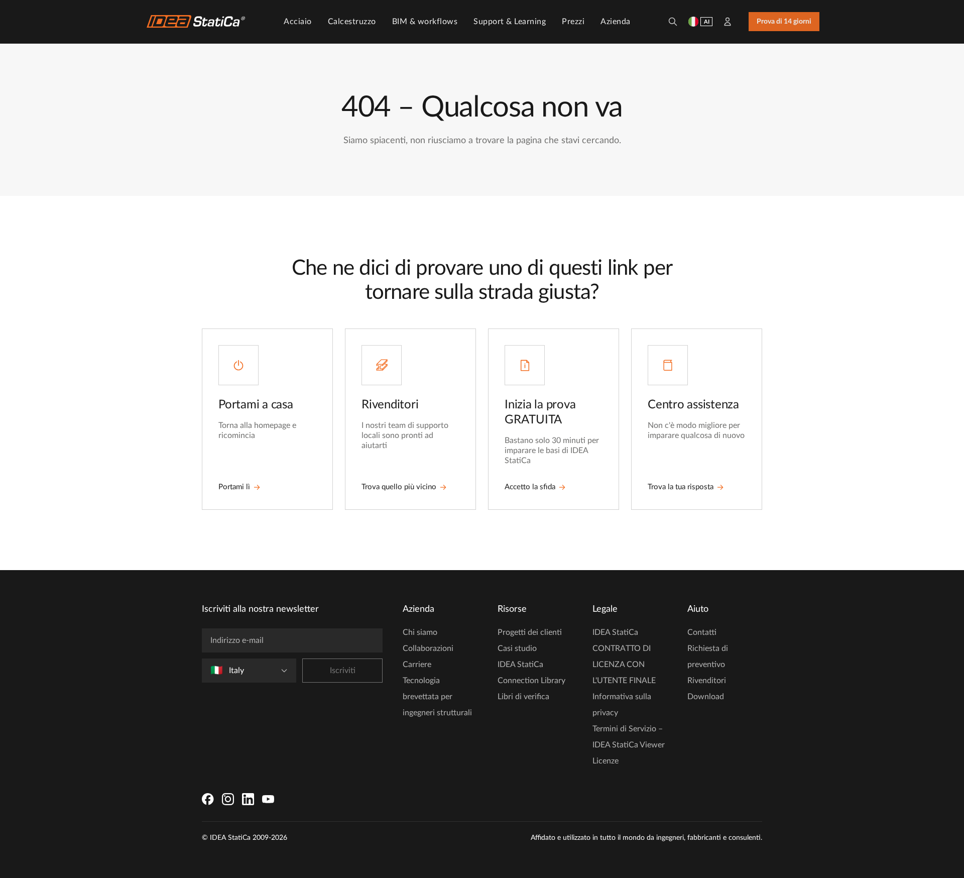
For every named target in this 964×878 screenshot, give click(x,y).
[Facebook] (208, 799)
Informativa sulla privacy (621, 705)
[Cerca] (672, 21)
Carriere (417, 665)
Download (705, 697)
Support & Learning (509, 22)
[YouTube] (268, 799)
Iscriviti (342, 671)
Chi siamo (420, 632)
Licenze (605, 761)
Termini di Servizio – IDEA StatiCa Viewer (628, 737)
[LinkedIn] (248, 799)
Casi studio (517, 648)
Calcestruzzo (352, 22)
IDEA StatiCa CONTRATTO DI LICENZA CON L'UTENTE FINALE (624, 656)
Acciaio (298, 22)
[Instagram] (228, 799)
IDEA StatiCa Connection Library (531, 673)
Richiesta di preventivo (707, 656)
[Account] (727, 22)
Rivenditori (706, 681)
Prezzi (573, 22)
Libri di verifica (523, 697)
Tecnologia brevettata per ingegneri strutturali (437, 697)
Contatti (701, 632)
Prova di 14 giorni (784, 21)
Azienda (615, 22)
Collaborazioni (428, 648)
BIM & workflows (425, 22)
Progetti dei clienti (530, 632)
